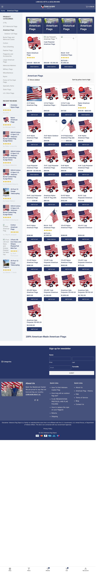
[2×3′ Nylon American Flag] (34, 93)
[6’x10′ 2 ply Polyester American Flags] (85, 313)
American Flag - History (84, 518)
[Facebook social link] (35, 527)
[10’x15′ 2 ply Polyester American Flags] (85, 343)
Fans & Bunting (8, 47)
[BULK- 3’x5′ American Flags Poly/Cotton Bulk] (68, 43)
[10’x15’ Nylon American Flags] (68, 343)
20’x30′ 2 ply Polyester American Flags (51, 419)
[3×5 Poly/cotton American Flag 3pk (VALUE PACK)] (68, 126)
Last (73, 489)
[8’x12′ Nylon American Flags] (34, 343)
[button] (34, 115)
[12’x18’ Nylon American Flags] (34, 378)
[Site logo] (47, 6)
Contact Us (80, 531)
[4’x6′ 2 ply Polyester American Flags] (85, 283)
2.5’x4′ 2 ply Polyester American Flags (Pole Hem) (68, 105)
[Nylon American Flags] (34, 43)
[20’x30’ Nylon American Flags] (34, 407)
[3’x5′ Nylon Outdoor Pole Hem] (51, 190)
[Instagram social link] (37, 527)
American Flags (8, 30)
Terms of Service (82, 525)
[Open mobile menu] (2, 7)
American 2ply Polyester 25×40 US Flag (68, 419)
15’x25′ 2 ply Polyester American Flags (85, 389)
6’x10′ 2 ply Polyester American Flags (85, 325)
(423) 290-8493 (55, 2)
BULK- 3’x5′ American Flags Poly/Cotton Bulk (67, 55)
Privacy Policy (47, 556)
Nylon (5, 76)
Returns (54, 540)
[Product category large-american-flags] (85, 25)
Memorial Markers (9, 65)
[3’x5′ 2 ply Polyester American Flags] (51, 283)
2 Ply (5, 23)
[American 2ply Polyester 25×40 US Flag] (68, 407)
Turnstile (75, 494)
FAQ (77, 521)
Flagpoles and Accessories (8, 55)
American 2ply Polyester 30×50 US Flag (85, 419)
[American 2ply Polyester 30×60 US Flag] (34, 437)
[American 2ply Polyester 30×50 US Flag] (85, 407)
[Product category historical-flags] (68, 25)
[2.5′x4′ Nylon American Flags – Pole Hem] (51, 93)
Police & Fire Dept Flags (9, 81)
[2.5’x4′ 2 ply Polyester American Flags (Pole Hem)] (68, 93)
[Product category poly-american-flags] (51, 25)
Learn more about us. (33, 521)
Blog (77, 528)
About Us (79, 515)
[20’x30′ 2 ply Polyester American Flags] (51, 407)
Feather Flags (8, 50)
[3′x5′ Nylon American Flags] (34, 126)
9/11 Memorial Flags (10, 26)
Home (3, 11)
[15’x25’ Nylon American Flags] (68, 378)
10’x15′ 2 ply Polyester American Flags (85, 355)
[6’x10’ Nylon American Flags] (68, 313)
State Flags (7, 89)
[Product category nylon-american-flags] (34, 25)
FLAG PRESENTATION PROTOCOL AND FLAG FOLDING (60, 528)
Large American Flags (8, 61)
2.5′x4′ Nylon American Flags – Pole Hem (50, 105)
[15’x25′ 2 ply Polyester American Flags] (85, 378)
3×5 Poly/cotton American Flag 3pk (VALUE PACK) (67, 138)
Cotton (5, 43)
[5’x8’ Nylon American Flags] (68, 283)
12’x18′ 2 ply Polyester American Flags (51, 389)
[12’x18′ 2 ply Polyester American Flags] (51, 378)
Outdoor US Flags (10, 34)
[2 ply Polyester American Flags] (51, 38)
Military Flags (8, 69)
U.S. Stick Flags (8, 93)
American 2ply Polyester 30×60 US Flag (34, 449)
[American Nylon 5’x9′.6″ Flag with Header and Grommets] (51, 313)
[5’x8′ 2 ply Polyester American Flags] (34, 313)
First (50, 489)
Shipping (55, 544)
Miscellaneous (8, 73)
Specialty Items (8, 86)
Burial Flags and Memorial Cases (8, 38)
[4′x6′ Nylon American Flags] (85, 126)
